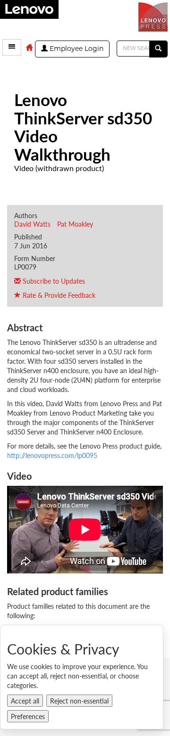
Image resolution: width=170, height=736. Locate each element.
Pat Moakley (75, 224)
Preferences (28, 716)
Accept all (25, 700)
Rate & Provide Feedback (58, 295)
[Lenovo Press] (154, 16)
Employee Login (75, 49)
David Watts (32, 224)
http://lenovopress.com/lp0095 (52, 455)
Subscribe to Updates (53, 281)
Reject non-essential (79, 700)
